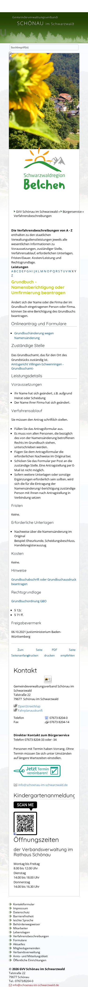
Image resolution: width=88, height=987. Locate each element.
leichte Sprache (23, 920)
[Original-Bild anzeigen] (25, 834)
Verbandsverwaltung (26, 952)
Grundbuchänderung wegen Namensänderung (34, 335)
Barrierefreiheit (23, 916)
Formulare (20, 940)
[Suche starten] (10, 54)
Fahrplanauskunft (30, 710)
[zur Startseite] (43, 26)
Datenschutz (21, 912)
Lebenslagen (21, 932)
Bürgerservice (72, 211)
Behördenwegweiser (26, 924)
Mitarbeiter (20, 928)
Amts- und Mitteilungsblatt (30, 956)
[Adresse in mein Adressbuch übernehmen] (49, 683)
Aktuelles (19, 944)
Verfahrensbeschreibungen (31, 936)
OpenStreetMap (29, 706)
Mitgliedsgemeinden (26, 948)
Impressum (20, 908)
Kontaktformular (23, 904)
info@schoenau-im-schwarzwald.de (43, 785)
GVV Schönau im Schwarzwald (37, 211)
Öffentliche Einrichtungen (29, 960)
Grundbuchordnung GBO (28, 601)
